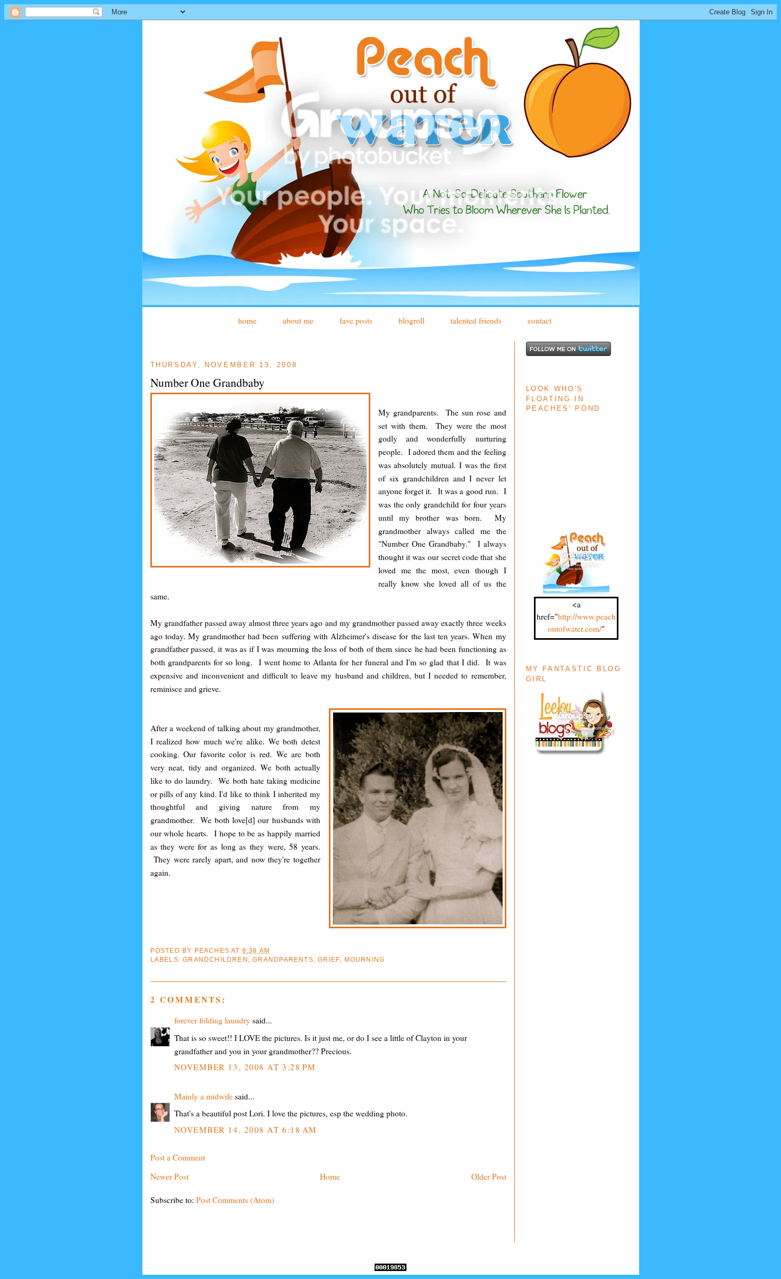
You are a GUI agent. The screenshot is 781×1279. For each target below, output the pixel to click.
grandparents (282, 959)
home (247, 320)
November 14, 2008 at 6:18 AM (245, 1129)
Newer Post (169, 1176)
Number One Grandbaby (207, 382)
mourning (364, 959)
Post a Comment (177, 1157)
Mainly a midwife (203, 1096)
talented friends (476, 320)
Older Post (488, 1176)
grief (328, 959)
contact (539, 320)
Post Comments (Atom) (235, 1200)
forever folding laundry (212, 1020)
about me (298, 320)
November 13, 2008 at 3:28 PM (245, 1067)
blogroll (411, 320)
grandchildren (215, 959)
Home (330, 1176)
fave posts (355, 320)
